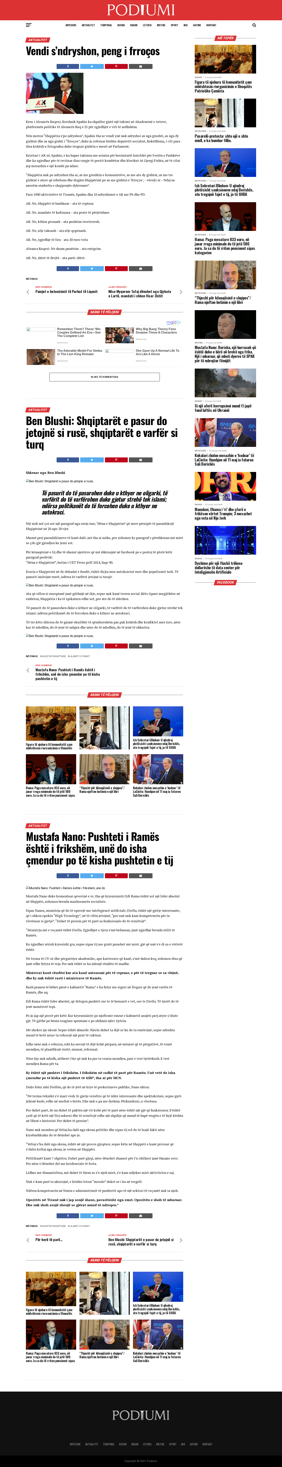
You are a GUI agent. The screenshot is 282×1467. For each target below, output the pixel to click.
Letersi (147, 25)
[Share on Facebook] (68, 66)
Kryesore (71, 25)
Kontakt (211, 25)
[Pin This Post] (116, 66)
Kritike (161, 25)
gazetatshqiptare (54, 656)
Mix (186, 25)
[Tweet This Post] (92, 66)
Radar (134, 25)
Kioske (121, 25)
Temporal (106, 25)
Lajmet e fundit (79, 656)
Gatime (197, 25)
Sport (174, 25)
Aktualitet (88, 25)
